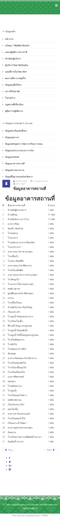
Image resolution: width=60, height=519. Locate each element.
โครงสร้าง (9, 97)
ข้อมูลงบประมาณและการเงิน (19, 150)
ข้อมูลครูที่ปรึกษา (13, 84)
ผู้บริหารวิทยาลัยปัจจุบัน (16, 65)
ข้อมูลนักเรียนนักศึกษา (15, 130)
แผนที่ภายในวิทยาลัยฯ (15, 71)
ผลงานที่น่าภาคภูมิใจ (15, 78)
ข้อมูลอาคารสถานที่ (14, 163)
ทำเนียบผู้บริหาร (12, 58)
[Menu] (56, 7)
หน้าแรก (8, 38)
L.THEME (43, 515)
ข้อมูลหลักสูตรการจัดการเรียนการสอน (23, 143)
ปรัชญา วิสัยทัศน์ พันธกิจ (16, 45)
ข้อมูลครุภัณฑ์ (11, 156)
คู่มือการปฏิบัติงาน (13, 110)
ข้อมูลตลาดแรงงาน (14, 170)
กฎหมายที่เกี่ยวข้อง (13, 104)
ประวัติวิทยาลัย (12, 91)
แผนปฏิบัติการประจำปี (15, 51)
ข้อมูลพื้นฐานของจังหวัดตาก (18, 176)
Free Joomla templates (24, 515)
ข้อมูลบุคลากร (11, 137)
